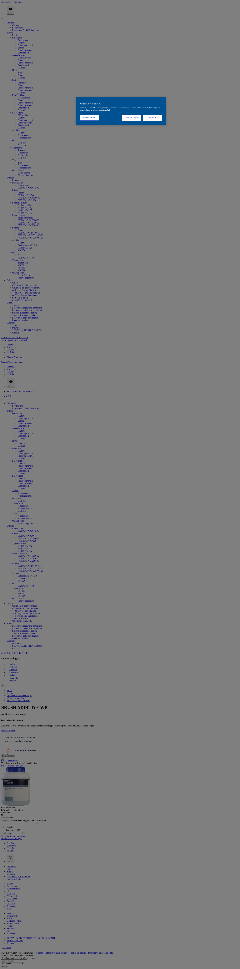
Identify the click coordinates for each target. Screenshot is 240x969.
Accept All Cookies (131, 117)
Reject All (152, 117)
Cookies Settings (89, 117)
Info (109, 110)
